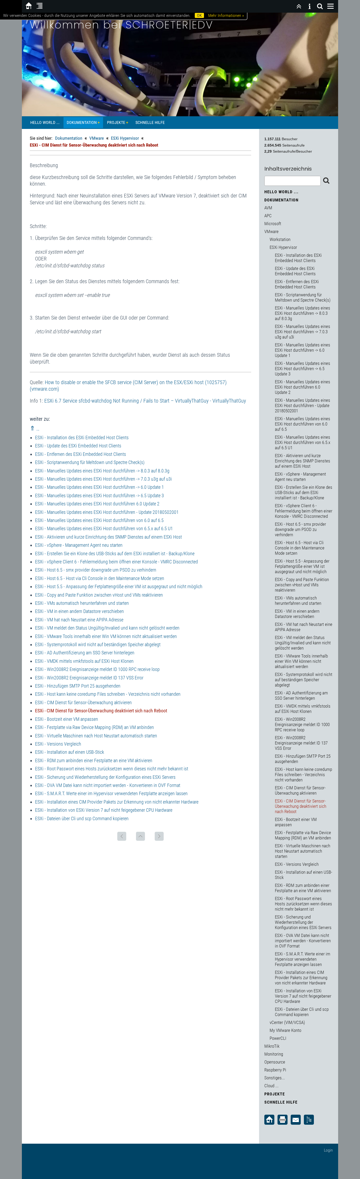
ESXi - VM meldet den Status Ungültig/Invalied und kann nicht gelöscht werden (107, 628)
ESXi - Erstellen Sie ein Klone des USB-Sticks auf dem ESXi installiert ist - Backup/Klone (114, 553)
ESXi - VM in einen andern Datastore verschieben (79, 611)
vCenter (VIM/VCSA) (287, 1022)
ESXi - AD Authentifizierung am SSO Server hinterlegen (84, 652)
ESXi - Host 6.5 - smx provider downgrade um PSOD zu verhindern (95, 570)
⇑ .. (35, 428)
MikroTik (271, 1046)
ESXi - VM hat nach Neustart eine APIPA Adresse (79, 619)
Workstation (280, 239)
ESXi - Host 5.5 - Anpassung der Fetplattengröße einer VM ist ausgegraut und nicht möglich (118, 586)
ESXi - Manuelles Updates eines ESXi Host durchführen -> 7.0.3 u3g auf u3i (103, 479)
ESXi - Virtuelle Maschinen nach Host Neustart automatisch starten (96, 735)
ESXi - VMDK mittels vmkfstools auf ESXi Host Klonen (84, 661)
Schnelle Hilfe (150, 122)
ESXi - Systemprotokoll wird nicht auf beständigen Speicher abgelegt (97, 644)
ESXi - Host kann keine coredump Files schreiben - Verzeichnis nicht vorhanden (108, 694)
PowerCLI (278, 1038)
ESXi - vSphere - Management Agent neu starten (79, 545)
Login (328, 1150)
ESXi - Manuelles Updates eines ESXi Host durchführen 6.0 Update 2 (97, 503)
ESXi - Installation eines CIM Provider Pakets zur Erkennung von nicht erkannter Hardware (116, 802)
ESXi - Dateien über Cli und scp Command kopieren (82, 818)
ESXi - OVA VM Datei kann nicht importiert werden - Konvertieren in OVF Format (107, 785)
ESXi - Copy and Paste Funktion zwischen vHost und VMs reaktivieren (99, 595)
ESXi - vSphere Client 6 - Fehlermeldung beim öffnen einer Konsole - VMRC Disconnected (116, 561)
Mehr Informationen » (226, 15)
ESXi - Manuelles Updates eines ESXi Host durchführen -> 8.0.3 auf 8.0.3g (102, 470)
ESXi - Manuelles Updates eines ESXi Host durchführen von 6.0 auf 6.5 (99, 520)
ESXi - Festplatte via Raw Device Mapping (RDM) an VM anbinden (94, 727)
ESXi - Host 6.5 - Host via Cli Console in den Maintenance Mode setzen (99, 578)
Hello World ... (45, 122)
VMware (96, 138)
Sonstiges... (274, 1077)
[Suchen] (320, 6)
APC (268, 215)
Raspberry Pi (275, 1069)
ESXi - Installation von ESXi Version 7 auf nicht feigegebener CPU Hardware (103, 810)
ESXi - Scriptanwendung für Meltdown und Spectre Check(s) (89, 462)
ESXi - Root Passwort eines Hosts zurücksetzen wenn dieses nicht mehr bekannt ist (111, 768)
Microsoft (272, 223)
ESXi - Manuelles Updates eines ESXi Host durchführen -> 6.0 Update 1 (99, 487)
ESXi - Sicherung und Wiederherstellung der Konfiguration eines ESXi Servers (105, 777)
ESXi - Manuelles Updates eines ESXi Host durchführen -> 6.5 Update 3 (99, 495)
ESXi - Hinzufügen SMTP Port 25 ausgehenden (77, 686)
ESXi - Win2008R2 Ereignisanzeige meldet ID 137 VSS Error (89, 677)
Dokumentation (82, 122)
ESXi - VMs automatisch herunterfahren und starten (82, 603)
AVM (268, 207)
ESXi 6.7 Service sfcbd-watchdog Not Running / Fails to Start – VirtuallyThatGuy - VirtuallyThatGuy (145, 401)
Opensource (274, 1062)
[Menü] (330, 6)
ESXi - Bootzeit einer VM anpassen (66, 719)
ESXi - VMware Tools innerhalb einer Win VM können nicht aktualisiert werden (106, 636)
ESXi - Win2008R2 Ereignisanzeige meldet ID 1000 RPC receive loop (97, 669)
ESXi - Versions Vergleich (58, 744)
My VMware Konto (285, 1030)
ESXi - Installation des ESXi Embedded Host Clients (82, 437)
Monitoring (273, 1054)
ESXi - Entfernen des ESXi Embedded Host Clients (80, 454)
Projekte (116, 122)
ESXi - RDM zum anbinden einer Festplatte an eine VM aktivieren (93, 760)
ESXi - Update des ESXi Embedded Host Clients (78, 445)
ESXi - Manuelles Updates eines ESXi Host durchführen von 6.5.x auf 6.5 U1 (104, 528)
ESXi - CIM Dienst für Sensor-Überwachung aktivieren (83, 702)
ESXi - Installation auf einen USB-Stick (69, 752)
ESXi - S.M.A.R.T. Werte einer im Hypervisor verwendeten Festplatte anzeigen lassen (111, 793)
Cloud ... (271, 1085)
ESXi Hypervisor (125, 138)
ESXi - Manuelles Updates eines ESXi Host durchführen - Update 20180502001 (107, 512)
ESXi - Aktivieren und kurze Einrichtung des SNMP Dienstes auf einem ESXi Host (108, 537)
